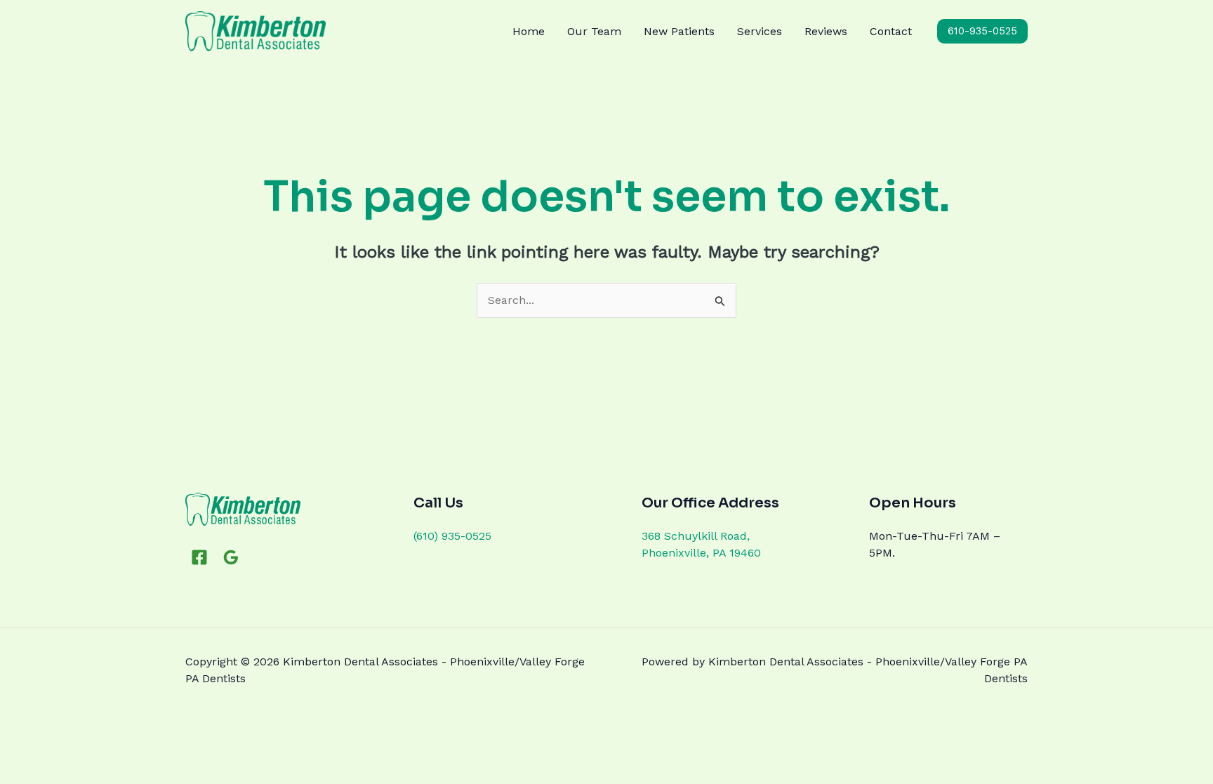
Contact (891, 31)
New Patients (679, 31)
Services (759, 31)
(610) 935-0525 (452, 536)
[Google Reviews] (231, 557)
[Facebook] (199, 557)
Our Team (594, 31)
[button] (982, 31)
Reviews (825, 31)
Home (528, 31)
